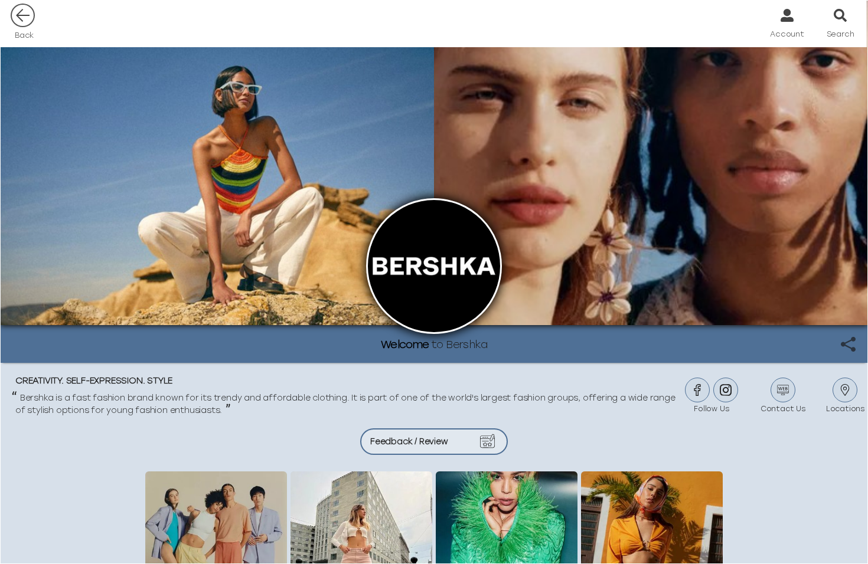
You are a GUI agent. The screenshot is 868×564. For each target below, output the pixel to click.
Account (787, 33)
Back (24, 35)
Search (840, 33)
